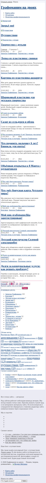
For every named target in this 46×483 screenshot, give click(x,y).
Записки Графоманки (9, 53)
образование (21, 350)
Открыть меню (6, 2)
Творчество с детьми (13, 44)
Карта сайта (9, 471)
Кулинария (22, 117)
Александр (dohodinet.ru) (14, 381)
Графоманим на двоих (18, 7)
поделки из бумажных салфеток (16, 352)
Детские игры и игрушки (10, 139)
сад (24, 368)
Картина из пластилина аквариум (21, 77)
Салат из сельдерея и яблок (17, 121)
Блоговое (4, 210)
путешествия (12, 365)
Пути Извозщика (11, 320)
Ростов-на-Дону (9, 334)
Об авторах (9, 473)
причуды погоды (26, 362)
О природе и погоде (13, 318)
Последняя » (25, 284)
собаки (31, 369)
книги (31, 341)
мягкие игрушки (15, 347)
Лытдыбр (9, 322)
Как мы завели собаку (25, 387)
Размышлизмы (23, 186)
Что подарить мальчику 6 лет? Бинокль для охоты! (19, 145)
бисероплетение (31, 338)
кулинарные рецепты (13, 344)
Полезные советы (24, 261)
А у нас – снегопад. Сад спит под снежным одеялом (25, 434)
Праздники (9, 308)
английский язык (25, 335)
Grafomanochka (11, 379)
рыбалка (19, 368)
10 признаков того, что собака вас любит (21, 440)
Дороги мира (6, 452)
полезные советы (21, 358)
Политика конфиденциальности (17, 475)
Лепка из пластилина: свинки (19, 58)
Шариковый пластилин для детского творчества (18, 99)
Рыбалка (8, 329)
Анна (7, 383)
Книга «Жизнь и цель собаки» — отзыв (20, 436)
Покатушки (9, 324)
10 (17, 284)
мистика (7, 347)
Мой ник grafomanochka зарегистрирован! (15, 216)
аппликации (12, 337)
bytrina (7, 375)
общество (34, 350)
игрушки (15, 341)
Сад (6, 314)
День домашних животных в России (19, 438)
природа (13, 361)
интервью (25, 341)
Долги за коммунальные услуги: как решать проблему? (20, 268)
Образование (10, 304)
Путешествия (9, 35)
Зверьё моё (7, 25)
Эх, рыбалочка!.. (30, 379)
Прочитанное (10, 310)
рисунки (8, 368)
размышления (30, 365)
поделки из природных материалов (25, 355)
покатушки (8, 358)
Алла (7, 387)
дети (6, 341)
